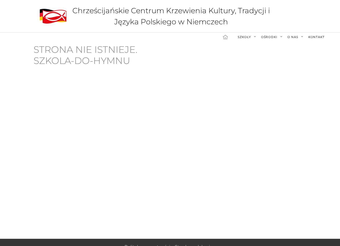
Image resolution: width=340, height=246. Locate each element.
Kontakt (316, 37)
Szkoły (244, 37)
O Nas (292, 37)
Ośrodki (269, 37)
